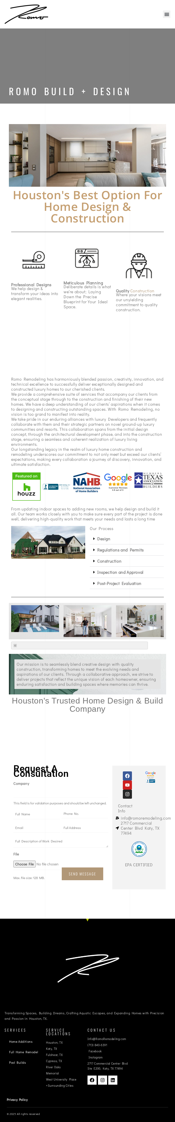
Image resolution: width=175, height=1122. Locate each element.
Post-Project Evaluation (119, 583)
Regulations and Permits (120, 550)
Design (104, 539)
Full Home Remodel (23, 1052)
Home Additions (21, 1041)
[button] (166, 14)
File (16, 854)
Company (21, 783)
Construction (109, 561)
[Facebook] (127, 775)
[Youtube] (127, 785)
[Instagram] (127, 794)
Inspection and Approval (120, 572)
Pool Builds (17, 1062)
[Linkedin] (112, 1080)
